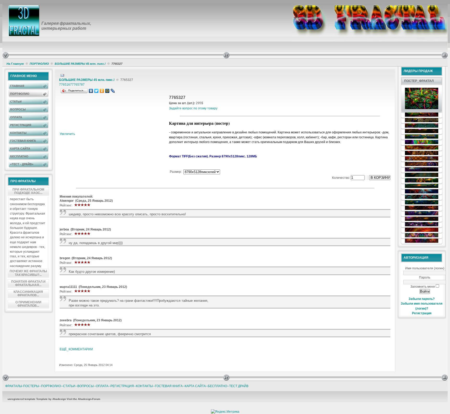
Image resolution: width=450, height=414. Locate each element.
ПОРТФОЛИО (39, 63)
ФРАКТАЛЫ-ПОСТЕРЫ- (22, 386)
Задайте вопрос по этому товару (193, 108)
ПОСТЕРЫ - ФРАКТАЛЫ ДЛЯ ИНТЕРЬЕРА (80, 8)
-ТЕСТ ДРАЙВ (238, 386)
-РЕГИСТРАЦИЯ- (122, 386)
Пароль (424, 277)
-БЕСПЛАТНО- (217, 386)
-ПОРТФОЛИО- (51, 386)
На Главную (15, 63)
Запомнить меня (422, 286)
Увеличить (67, 134)
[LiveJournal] (113, 90)
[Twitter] (96, 90)
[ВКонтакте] (91, 90)
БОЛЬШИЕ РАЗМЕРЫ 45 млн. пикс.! (80, 63)
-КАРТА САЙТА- (195, 386)
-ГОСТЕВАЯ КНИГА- (169, 386)
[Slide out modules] (444, 55)
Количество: (341, 178)
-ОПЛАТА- (102, 386)
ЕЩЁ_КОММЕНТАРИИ (76, 349)
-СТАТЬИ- (69, 386)
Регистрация (422, 313)
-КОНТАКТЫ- (144, 386)
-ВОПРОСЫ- (85, 386)
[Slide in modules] (5, 55)
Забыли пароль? (422, 299)
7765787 (78, 84)
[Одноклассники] (102, 90)
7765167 (65, 84)
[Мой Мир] (107, 90)
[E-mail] (62, 74)
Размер (175, 172)
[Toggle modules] (332, 55)
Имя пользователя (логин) (424, 268)
